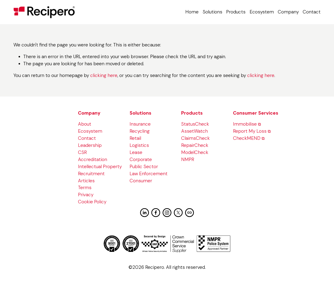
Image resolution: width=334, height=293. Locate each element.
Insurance (140, 124)
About (84, 124)
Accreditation (92, 159)
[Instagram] (167, 212)
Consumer (141, 181)
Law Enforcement (148, 174)
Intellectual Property (100, 166)
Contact (312, 12)
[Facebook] (155, 212)
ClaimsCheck (195, 138)
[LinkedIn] (144, 212)
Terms (84, 187)
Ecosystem (262, 12)
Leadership (90, 145)
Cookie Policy (92, 202)
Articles (86, 181)
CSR (82, 152)
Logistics (139, 145)
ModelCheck (194, 152)
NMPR (187, 159)
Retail (135, 138)
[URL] (189, 212)
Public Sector (144, 166)
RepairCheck (194, 145)
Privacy (85, 195)
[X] (178, 212)
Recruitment (91, 174)
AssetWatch (194, 131)
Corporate (141, 159)
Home (192, 12)
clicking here (103, 75)
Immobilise (245, 124)
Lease (136, 152)
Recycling (140, 131)
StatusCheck (195, 124)
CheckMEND (246, 138)
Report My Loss (250, 131)
